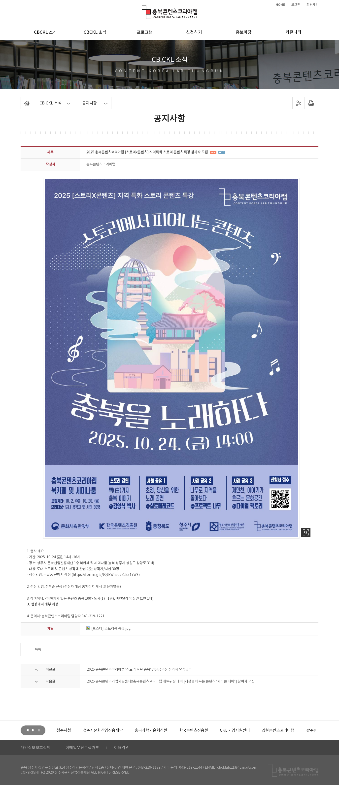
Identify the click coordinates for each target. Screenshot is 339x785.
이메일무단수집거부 (82, 748)
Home (22, 99)
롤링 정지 (38, 729)
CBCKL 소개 (45, 32)
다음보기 (33, 729)
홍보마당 (244, 32)
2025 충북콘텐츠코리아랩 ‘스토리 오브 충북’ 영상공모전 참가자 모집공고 (139, 670)
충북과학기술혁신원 (126, 730)
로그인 (295, 5)
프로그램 (145, 32)
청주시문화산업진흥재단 (79, 730)
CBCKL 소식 (95, 32)
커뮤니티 (293, 32)
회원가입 (312, 5)
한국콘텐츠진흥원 (169, 730)
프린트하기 (311, 102)
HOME (280, 5)
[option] (79, 730)
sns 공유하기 (299, 102)
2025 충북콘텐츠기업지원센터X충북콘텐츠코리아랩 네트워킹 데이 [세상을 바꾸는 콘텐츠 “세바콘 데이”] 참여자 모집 (171, 682)
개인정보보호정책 (35, 748)
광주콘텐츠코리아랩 (298, 730)
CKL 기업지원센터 (211, 730)
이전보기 (27, 729)
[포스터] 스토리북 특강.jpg (111, 629)
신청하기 (194, 32)
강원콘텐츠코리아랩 (254, 730)
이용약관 (121, 748)
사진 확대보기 (306, 532)
